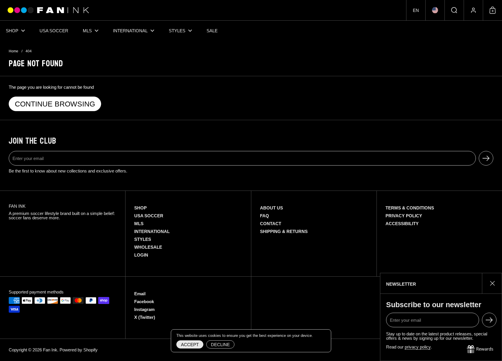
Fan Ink (50, 349)
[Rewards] (480, 349)
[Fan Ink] (47, 10)
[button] (415, 10)
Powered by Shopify (79, 349)
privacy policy (418, 346)
